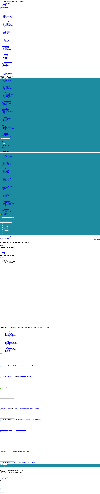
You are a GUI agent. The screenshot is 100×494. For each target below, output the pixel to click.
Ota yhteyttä (4, 71)
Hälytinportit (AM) (7, 24)
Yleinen (8, 387)
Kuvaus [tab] (3, 252)
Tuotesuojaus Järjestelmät (7, 22)
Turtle (8, 344)
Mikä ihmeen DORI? (18, 440)
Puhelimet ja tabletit (8, 50)
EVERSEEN (6, 64)
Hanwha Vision (7, 37)
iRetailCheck (6, 65)
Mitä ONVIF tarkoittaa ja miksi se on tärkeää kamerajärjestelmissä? (27, 462)
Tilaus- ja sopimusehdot (7, 73)
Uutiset (3, 72)
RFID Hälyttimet (7, 57)
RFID (3, 56)
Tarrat (5, 53)
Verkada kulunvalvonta (8, 42)
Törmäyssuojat (7, 26)
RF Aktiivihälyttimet (8, 16)
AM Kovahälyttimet (8, 19)
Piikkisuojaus (6, 47)
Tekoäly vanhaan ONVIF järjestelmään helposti (19, 451)
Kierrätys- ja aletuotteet (6, 67)
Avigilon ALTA (15, 236)
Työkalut (6, 54)
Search (3, 216)
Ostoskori (4, 4)
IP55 (45, 327)
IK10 (43, 327)
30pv (33, 327)
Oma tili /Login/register (6, 5)
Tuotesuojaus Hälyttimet (7, 11)
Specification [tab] (4, 253)
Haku (13, 217)
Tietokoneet (6, 51)
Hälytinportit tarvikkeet (8, 25)
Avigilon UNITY (10, 348)
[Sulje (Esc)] (3, 492)
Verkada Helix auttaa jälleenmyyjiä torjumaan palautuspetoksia (28, 419)
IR (47, 327)
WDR (49, 327)
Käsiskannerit (7, 31)
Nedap (1, 430)
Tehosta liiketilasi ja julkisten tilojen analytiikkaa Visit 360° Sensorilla (30, 365)
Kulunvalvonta (5, 41)
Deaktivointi (6, 29)
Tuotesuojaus (9, 365)
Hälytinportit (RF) (7, 23)
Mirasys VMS (6, 39)
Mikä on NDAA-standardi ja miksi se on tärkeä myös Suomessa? (26, 408)
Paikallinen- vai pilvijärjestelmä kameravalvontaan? (24, 387)
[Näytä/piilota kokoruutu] (1, 492)
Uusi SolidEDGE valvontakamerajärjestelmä (25, 397)
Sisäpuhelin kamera (10, 350)
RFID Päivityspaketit (8, 62)
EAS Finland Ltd (4, 480)
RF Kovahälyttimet (7, 21)
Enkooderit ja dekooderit (11, 349)
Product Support (5, 478)
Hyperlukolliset (5, 66)
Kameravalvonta (5, 33)
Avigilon (5, 35)
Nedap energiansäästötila (21, 430)
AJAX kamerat (6, 38)
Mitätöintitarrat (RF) (8, 15)
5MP (35, 327)
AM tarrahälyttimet (8, 14)
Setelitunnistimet (7, 32)
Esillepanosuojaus (5, 46)
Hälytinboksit (6, 18)
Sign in (3, 143)
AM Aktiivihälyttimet (8, 17)
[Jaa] (2, 492)
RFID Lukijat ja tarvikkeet (9, 59)
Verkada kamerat (7, 34)
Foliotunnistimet (7, 27)
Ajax (5, 45)
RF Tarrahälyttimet (8, 13)
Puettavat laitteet (7, 49)
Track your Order (5, 477)
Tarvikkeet (6, 55)
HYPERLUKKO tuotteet (11, 333)
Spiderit (8, 341)
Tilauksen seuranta (6, 3)
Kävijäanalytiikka (5, 40)
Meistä (3, 69)
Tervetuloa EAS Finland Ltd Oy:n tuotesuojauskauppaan (13, 1)
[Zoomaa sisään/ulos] (0, 492)
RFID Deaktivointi (7, 61)
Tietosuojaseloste (5, 74)
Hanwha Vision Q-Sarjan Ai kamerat (24, 376)
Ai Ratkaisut (4, 63)
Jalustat (5, 48)
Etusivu (1, 236)
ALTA (38, 327)
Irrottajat (6, 30)
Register (3, 147)
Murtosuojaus (5, 43)
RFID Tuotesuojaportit (8, 58)
